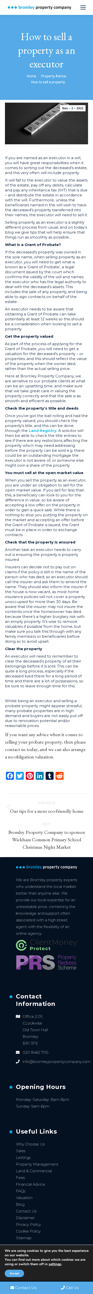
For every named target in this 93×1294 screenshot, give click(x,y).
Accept (14, 1273)
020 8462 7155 (35, 1052)
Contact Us (26, 1211)
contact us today (21, 749)
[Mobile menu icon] (83, 7)
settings (55, 1264)
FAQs (20, 1191)
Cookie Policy (28, 1231)
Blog (20, 1204)
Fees (20, 1177)
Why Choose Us (30, 1144)
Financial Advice (30, 1184)
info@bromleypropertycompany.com (57, 1061)
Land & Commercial (34, 1171)
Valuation (24, 1197)
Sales (20, 1150)
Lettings (23, 1157)
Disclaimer (25, 1217)
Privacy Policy (28, 1224)
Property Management (37, 1164)
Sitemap (23, 1237)
